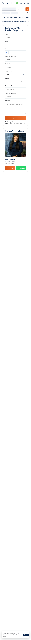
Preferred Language (10, 56)
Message (7, 100)
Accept (26, 634)
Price (21, 13)
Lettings (5, 13)
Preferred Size (9, 85)
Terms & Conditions (10, 123)
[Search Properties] (24, 3)
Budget (7, 78)
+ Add (18, 9)
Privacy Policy (21, 123)
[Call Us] (21, 3)
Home (3, 17)
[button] (6, 52)
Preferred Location (10, 93)
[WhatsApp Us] (17, 3)
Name (6, 34)
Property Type (9, 71)
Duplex (13, 13)
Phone (7, 49)
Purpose (7, 63)
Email (6, 41)
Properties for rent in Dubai (14, 17)
